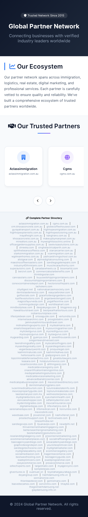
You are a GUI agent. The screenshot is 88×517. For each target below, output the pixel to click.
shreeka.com (26, 247)
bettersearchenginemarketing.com (43, 430)
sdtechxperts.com (20, 465)
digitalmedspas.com (31, 406)
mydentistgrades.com (29, 403)
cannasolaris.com (22, 277)
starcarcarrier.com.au (61, 250)
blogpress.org (68, 307)
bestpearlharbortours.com (58, 310)
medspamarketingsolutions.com (43, 373)
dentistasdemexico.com (30, 292)
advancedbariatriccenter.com (43, 379)
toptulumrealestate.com (60, 391)
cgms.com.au (60, 223)
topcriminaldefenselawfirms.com (30, 358)
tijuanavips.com (46, 424)
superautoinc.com (20, 268)
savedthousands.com (64, 337)
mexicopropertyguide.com (27, 391)
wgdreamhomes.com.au (25, 256)
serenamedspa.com (21, 409)
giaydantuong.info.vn (44, 489)
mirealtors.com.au (26, 241)
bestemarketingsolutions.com (44, 433)
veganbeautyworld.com (32, 349)
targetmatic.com (44, 465)
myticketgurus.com (31, 331)
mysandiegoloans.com (58, 346)
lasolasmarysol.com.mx (29, 394)
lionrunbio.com (68, 409)
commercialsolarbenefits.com (53, 271)
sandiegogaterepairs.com (61, 262)
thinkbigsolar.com (44, 274)
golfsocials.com (26, 295)
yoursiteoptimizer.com (60, 444)
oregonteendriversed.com (44, 340)
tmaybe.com (68, 483)
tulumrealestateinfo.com (61, 388)
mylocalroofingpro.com (58, 343)
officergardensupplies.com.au (27, 244)
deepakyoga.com (46, 307)
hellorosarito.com (31, 355)
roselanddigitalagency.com (25, 436)
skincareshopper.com (29, 400)
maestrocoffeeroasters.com (27, 262)
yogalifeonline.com (58, 301)
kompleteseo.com (44, 468)
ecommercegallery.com (59, 450)
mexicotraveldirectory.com (63, 382)
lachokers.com (44, 286)
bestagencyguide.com (58, 456)
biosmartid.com (69, 268)
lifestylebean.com (21, 316)
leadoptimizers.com (29, 459)
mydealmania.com (60, 325)
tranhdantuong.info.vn (55, 474)
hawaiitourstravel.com (26, 310)
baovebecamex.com (23, 483)
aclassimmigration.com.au (33, 223)
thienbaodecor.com (32, 480)
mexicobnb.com (44, 412)
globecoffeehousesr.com (61, 226)
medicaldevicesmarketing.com (43, 376)
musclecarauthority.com (60, 265)
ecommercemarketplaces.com (27, 438)
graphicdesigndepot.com (28, 444)
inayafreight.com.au (31, 235)
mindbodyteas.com (21, 307)
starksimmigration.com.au (28, 253)
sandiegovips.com (22, 424)
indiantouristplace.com (44, 313)
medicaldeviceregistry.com (43, 367)
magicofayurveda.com (30, 301)
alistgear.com (25, 259)
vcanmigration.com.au (60, 253)
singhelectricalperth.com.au (54, 247)
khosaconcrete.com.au (26, 238)
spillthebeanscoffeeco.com (29, 250)
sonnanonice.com (44, 477)
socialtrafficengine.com (62, 438)
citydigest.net (25, 289)
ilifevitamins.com (57, 406)
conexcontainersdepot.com (28, 283)
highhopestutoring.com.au (61, 232)
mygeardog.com (19, 337)
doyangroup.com (28, 474)
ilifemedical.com (46, 409)
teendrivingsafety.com (28, 343)
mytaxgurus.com (57, 334)
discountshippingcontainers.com (43, 280)
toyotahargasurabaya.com (62, 471)
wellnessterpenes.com (59, 394)
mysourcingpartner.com (59, 328)
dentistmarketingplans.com (44, 385)
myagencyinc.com (68, 465)
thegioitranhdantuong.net (44, 486)
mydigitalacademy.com (28, 450)
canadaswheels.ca (45, 268)
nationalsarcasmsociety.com (53, 289)
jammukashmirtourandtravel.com (44, 322)
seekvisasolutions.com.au (63, 244)
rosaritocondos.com (31, 364)
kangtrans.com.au (57, 235)
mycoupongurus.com (31, 334)
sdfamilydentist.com (57, 400)
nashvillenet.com (65, 415)
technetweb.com (57, 418)
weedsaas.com (20, 415)
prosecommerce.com (58, 462)
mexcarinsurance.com (58, 403)
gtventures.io (17, 471)
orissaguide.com (44, 316)
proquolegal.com (59, 349)
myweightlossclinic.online (56, 241)
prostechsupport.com (31, 418)
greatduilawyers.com (65, 358)
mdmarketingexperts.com (30, 325)
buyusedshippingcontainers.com (55, 277)
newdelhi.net (67, 424)
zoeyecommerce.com (29, 462)
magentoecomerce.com (57, 453)
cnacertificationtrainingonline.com (44, 370)
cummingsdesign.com (31, 304)
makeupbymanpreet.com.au (59, 238)
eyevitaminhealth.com (57, 397)
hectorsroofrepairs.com (61, 283)
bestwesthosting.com (28, 456)
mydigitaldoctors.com (28, 397)
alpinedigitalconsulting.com (53, 259)
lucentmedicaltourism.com (27, 388)
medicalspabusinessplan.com (27, 382)
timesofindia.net (44, 421)
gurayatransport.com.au (25, 229)
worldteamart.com (58, 304)
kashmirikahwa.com (57, 352)
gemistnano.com (56, 480)
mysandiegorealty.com (28, 346)
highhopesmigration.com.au (60, 229)
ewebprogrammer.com (57, 459)
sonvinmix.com (47, 483)
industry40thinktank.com (28, 265)
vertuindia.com (67, 316)
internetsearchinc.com (31, 319)
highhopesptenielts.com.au (26, 232)
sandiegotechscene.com (28, 447)
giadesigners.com (55, 355)
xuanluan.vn (36, 471)
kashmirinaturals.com (30, 352)
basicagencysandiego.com (26, 441)
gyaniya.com (40, 337)
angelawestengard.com (57, 298)
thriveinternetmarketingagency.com (43, 427)
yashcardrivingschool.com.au (60, 256)
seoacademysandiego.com (61, 441)
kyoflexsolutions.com (27, 298)
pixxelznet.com (42, 415)
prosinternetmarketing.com (61, 436)
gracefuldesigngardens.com (55, 295)
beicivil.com (25, 271)
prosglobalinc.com (58, 319)
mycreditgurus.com (57, 331)
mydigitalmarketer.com (60, 447)
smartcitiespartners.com (27, 328)
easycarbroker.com (59, 292)
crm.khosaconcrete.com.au (26, 226)
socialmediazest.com (27, 453)
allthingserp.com (56, 364)
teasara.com (28, 361)
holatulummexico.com (52, 361)
